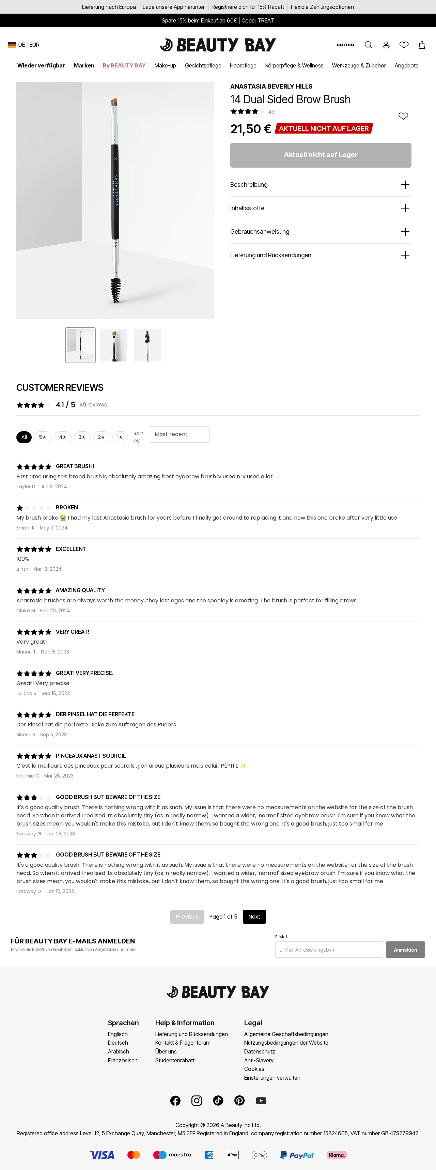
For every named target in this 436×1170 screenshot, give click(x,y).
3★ (82, 437)
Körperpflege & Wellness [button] (294, 65)
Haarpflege (243, 65)
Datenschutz (259, 1051)
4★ (63, 437)
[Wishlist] (404, 45)
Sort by (138, 437)
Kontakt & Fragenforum (183, 1042)
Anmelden (405, 950)
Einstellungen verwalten (272, 1077)
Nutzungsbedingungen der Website (286, 1042)
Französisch (123, 1060)
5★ (43, 437)
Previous (187, 917)
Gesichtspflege (203, 65)
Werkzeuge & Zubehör (359, 65)
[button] (368, 45)
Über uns (166, 1051)
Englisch (118, 1034)
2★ (101, 437)
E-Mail (281, 936)
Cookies (254, 1068)
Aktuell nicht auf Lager (321, 155)
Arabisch (118, 1051)
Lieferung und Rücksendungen (191, 1034)
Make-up (165, 65)
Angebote (407, 65)
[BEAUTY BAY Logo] (218, 45)
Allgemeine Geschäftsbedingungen (286, 1034)
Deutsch (118, 1042)
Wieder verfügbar (41, 65)
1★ (120, 437)
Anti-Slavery (259, 1060)
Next (254, 917)
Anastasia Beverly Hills (271, 86)
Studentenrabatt (174, 1060)
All (24, 437)
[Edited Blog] (345, 45)
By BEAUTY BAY (124, 65)
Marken (84, 65)
